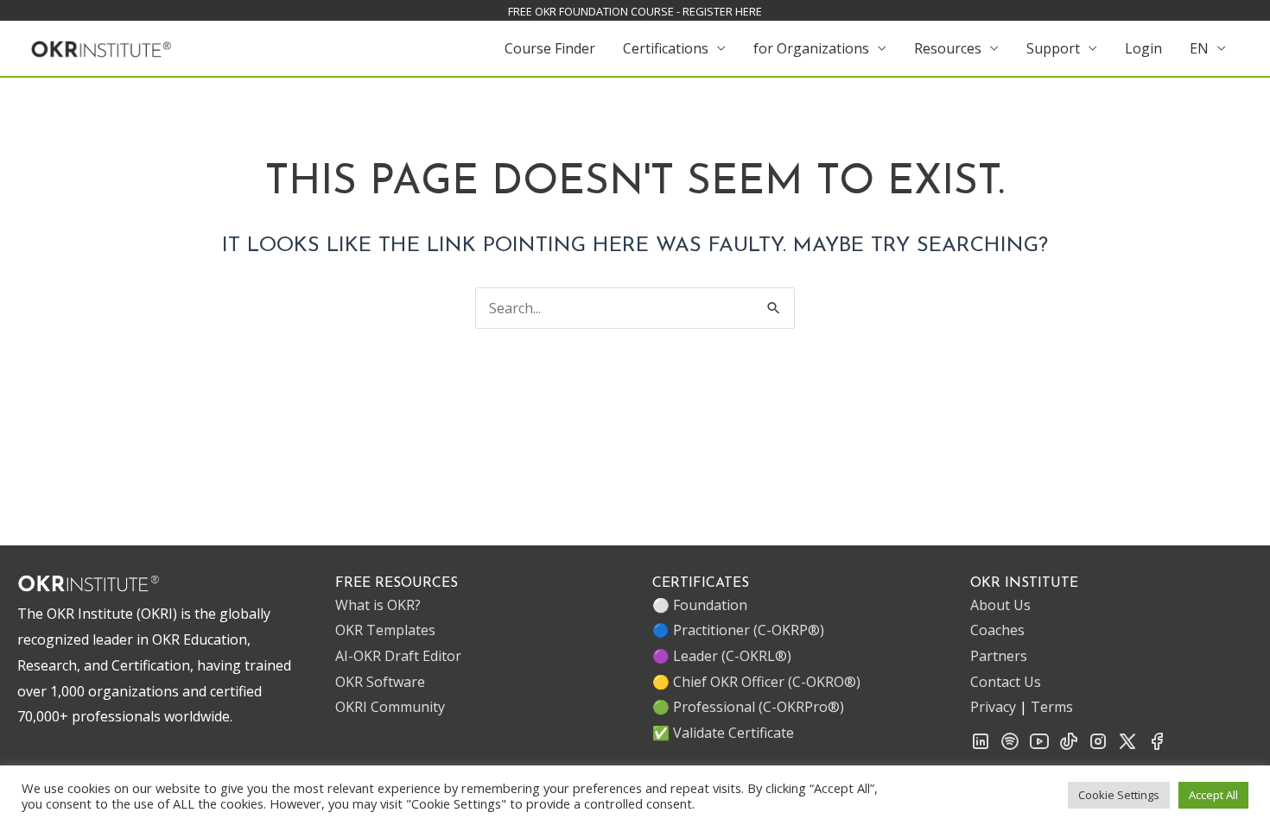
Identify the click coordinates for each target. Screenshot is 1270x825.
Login (1143, 48)
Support (1053, 48)
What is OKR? (378, 604)
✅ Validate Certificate (723, 732)
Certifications (665, 48)
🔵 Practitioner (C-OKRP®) (738, 629)
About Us (1000, 604)
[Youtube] (1039, 746)
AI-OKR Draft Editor (398, 655)
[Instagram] (1098, 746)
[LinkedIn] (980, 746)
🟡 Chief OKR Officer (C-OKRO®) (756, 681)
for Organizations (811, 48)
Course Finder (550, 48)
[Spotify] (1010, 746)
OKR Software (380, 681)
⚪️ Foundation (699, 604)
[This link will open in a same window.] (101, 46)
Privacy (993, 706)
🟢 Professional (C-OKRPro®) (748, 706)
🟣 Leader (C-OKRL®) (721, 655)
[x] (1127, 746)
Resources (947, 48)
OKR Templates (385, 629)
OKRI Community (390, 706)
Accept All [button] (1213, 795)
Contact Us (1005, 681)
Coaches (997, 629)
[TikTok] (1068, 746)
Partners (998, 655)
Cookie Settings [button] (1118, 795)
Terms (1052, 706)
